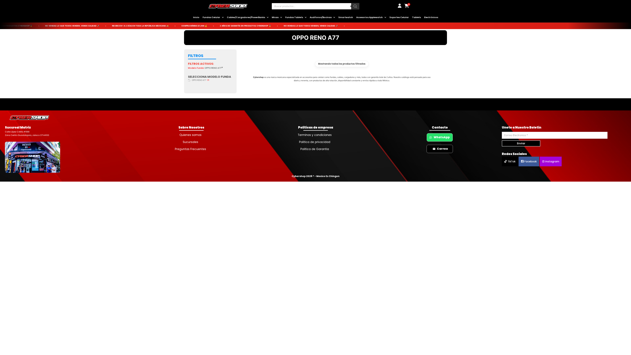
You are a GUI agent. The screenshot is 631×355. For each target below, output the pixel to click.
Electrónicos (431, 17)
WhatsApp (442, 137)
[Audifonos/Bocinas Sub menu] (334, 17)
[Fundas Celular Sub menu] (223, 17)
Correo (442, 149)
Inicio (196, 17)
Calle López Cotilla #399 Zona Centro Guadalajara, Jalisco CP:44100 (27, 133)
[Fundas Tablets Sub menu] (305, 17)
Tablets (416, 17)
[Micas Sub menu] (281, 17)
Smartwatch (345, 17)
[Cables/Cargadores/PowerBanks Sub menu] (268, 17)
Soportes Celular (399, 17)
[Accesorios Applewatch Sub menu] (385, 17)
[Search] (355, 6)
